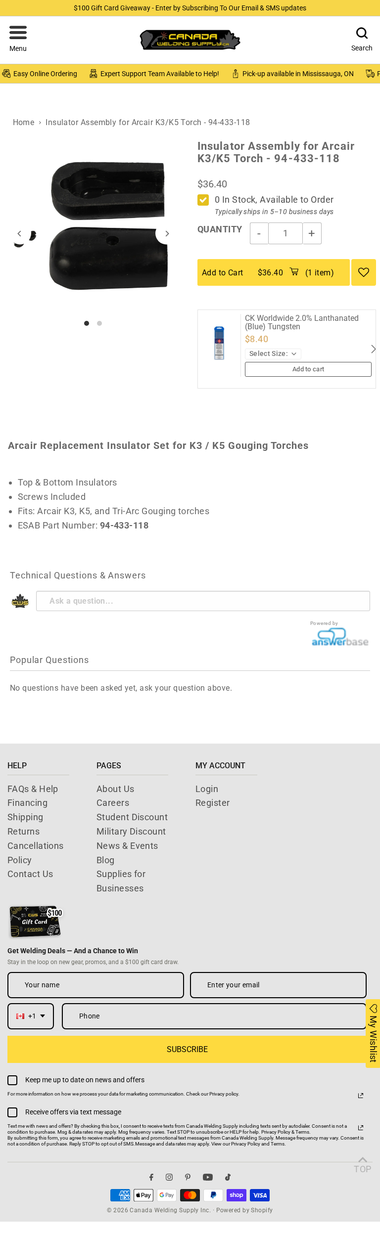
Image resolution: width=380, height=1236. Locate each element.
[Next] (166, 233)
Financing (27, 802)
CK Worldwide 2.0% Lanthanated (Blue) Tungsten (302, 322)
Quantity (219, 229)
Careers (112, 802)
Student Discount (132, 817)
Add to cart (308, 369)
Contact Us (30, 874)
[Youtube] (208, 1177)
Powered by (324, 623)
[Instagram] (169, 1177)
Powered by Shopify (244, 1210)
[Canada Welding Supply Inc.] (190, 39)
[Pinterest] (187, 1177)
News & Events (127, 845)
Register (212, 802)
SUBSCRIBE (187, 1049)
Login (206, 789)
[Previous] (20, 233)
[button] (18, 40)
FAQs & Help (32, 789)
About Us (115, 789)
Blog (105, 860)
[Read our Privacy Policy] (361, 1096)
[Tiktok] (228, 1177)
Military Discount (131, 831)
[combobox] (30, 1016)
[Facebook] (151, 1177)
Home (24, 122)
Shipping (25, 817)
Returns (23, 831)
